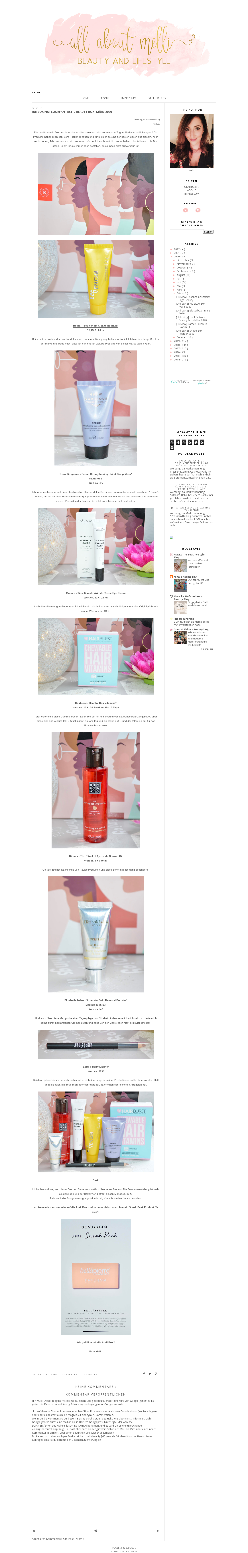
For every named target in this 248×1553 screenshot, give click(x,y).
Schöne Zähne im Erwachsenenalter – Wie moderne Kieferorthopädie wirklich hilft (199, 639)
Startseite (191, 186)
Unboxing (90, 1374)
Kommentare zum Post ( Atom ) (65, 1538)
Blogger (130, 1547)
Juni (179, 282)
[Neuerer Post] (34, 1530)
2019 (177, 341)
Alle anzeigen (207, 649)
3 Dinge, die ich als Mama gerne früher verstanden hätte (191, 623)
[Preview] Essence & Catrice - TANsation (191, 508)
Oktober (182, 267)
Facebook (191, 210)
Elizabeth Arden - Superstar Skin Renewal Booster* (95, 1000)
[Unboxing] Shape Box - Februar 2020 (190, 332)
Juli (179, 278)
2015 (177, 355)
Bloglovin (185, 210)
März (180, 293)
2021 (177, 253)
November (183, 264)
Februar (182, 337)
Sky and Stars (129, 1551)
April (180, 289)
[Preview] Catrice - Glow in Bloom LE (191, 325)
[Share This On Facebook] (144, 1373)
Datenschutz (157, 98)
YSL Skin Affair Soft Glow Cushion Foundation (198, 563)
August (181, 275)
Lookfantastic (71, 1374)
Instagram (198, 210)
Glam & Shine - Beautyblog (191, 629)
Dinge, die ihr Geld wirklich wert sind (198, 604)
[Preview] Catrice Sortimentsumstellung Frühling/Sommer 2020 (191, 463)
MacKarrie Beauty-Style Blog (189, 556)
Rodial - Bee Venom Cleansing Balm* (95, 325)
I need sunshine (184, 618)
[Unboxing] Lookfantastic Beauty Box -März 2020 (191, 318)
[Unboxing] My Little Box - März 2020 (191, 305)
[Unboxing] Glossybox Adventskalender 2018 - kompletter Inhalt (191, 486)
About (105, 98)
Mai (179, 286)
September (183, 271)
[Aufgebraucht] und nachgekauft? (198, 581)
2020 (177, 256)
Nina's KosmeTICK (185, 576)
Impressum (128, 98)
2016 (177, 352)
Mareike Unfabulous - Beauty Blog (188, 598)
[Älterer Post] (158, 1530)
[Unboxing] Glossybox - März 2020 (193, 312)
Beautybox (51, 1374)
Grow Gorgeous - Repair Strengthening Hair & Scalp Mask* (96, 474)
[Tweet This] (150, 1373)
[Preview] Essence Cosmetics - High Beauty (194, 298)
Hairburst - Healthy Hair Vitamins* (95, 702)
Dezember (183, 260)
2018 (177, 344)
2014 (177, 359)
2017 (177, 348)
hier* (121, 1198)
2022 (177, 249)
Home (85, 98)
